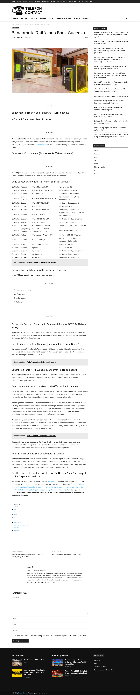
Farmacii (97, 173)
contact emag (62, 490)
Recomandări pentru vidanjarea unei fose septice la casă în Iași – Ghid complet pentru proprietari (109, 50)
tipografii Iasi (51, 490)
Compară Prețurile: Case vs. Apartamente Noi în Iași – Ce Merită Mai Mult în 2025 (111, 83)
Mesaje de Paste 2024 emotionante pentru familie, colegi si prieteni (27, 556)
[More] (34, 42)
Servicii (97, 160)
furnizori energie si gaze (66, 487)
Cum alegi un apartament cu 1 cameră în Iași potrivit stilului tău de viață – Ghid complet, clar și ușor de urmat (110, 75)
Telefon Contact (23, 693)
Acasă (13, 24)
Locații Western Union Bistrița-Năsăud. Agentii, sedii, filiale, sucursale (35, 672)
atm (15, 509)
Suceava (16, 530)
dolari (15, 514)
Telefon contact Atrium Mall (34, 660)
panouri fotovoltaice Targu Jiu (23, 487)
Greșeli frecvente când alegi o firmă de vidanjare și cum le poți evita (111, 43)
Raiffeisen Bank (42, 145)
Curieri (96, 154)
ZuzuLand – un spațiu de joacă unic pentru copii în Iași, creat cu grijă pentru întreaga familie (111, 136)
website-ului (52, 481)
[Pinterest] (24, 42)
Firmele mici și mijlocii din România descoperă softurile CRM (110, 129)
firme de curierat (77, 484)
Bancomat (17, 512)
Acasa (96, 151)
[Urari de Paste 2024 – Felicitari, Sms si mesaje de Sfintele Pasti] (57, 673)
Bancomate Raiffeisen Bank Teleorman (66, 554)
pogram (16, 520)
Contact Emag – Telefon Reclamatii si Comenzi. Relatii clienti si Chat (75, 662)
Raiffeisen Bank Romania (21, 525)
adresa (16, 506)
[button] (125, 18)
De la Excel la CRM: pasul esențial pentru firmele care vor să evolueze (111, 122)
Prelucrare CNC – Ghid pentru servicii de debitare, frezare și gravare (108, 109)
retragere (16, 527)
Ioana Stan (20, 37)
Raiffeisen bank (18, 522)
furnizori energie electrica (46, 487)
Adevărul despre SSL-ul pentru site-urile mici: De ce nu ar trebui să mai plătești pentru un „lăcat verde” (111, 35)
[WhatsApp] (29, 42)
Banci (96, 164)
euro (15, 517)
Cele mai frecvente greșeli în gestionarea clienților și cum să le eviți (108, 115)
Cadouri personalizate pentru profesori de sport (111, 96)
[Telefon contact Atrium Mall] (17, 662)
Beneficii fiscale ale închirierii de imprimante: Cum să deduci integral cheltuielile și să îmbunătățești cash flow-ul (109, 59)
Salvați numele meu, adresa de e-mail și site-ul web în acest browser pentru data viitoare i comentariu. (50, 636)
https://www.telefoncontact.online (36, 570)
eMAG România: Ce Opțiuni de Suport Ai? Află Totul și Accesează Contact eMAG (110, 90)
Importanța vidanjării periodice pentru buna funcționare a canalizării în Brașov (109, 102)
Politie (96, 170)
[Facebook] (14, 42)
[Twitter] (19, 42)
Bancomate (20, 24)
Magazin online (100, 167)
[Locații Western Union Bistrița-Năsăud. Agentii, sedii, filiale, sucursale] (17, 673)
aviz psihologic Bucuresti (35, 490)
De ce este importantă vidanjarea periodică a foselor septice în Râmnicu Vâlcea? (110, 67)
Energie (97, 157)
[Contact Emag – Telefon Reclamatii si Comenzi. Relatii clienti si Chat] (57, 662)
